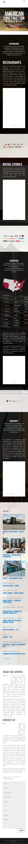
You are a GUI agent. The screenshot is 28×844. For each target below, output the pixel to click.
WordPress (14, 842)
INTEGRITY (14, 26)
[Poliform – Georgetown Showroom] (14, 545)
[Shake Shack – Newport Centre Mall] (14, 598)
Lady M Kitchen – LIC (10, 629)
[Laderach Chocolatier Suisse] (14, 651)
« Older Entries (6, 658)
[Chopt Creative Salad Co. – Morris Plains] (14, 618)
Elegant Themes (14, 840)
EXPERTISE (18, 25)
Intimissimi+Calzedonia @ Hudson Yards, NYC (12, 612)
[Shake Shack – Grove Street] (14, 590)
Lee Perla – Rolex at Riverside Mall (14, 645)
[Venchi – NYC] (14, 634)
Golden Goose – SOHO (11, 585)
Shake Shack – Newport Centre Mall (12, 601)
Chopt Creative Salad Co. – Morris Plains (13, 621)
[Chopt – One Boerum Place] (14, 569)
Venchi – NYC (7, 637)
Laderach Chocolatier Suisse (14, 653)
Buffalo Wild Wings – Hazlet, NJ (13, 532)
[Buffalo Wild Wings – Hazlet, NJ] (14, 522)
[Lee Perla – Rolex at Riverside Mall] (14, 642)
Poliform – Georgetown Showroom (12, 556)
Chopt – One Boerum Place (13, 578)
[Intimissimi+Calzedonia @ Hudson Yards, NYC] (14, 608)
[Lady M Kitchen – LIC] (14, 627)
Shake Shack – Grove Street (13, 593)
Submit (21, 830)
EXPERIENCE (8, 25)
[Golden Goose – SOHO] (14, 583)
